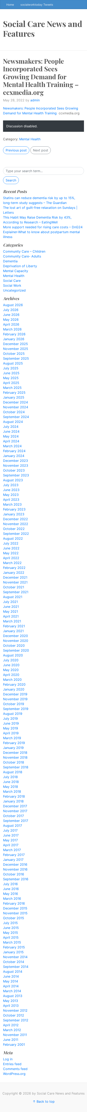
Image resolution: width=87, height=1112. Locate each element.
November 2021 (15, 582)
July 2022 (10, 543)
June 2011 (10, 1040)
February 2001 (14, 1044)
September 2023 (16, 475)
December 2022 (15, 519)
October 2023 (14, 470)
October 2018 (13, 762)
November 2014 (15, 957)
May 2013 (10, 1001)
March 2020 (12, 680)
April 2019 (11, 733)
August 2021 (12, 597)
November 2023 (15, 465)
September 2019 (15, 709)
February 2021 (14, 626)
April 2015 (11, 937)
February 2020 (14, 684)
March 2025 (12, 388)
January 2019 (13, 748)
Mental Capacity (15, 271)
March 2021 (12, 621)
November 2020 (15, 641)
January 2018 (13, 801)
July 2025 (10, 368)
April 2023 (11, 500)
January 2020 (13, 689)
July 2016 (10, 884)
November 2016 (15, 869)
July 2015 (10, 923)
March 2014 (12, 991)
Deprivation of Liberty (20, 266)
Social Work (12, 285)
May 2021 (10, 611)
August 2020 (13, 655)
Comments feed (15, 1069)
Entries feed (12, 1064)
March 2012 (12, 1030)
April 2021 (11, 616)
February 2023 (14, 509)
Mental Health (29, 139)
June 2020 (11, 665)
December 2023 (15, 461)
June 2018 (11, 782)
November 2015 (15, 913)
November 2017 (15, 811)
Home (10, 4)
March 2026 (12, 329)
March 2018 (12, 791)
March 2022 (12, 563)
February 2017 (14, 855)
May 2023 (11, 495)
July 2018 (10, 777)
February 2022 (14, 568)
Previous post (16, 150)
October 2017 (13, 816)
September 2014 (15, 967)
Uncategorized (14, 290)
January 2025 (13, 397)
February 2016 (14, 903)
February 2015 (14, 947)
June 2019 (11, 723)
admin (35, 100)
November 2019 (15, 699)
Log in (8, 1059)
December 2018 (15, 753)
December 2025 (15, 344)
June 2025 (11, 373)
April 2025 (11, 383)
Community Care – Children (24, 251)
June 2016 (11, 889)
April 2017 (10, 845)
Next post (40, 150)
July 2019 (10, 718)
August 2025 (13, 363)
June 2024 (11, 431)
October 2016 (13, 874)
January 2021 (13, 631)
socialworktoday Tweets (36, 4)
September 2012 (15, 1020)
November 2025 (15, 349)
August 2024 (13, 422)
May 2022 (11, 553)
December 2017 (15, 806)
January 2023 (13, 514)
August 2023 (13, 480)
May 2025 (11, 378)
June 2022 (11, 548)
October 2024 (14, 412)
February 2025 (14, 392)
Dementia (10, 261)
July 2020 (10, 660)
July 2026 (10, 310)
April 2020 (11, 675)
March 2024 (12, 446)
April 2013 (11, 1006)
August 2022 (13, 538)
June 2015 (11, 928)
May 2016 (10, 894)
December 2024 (15, 402)
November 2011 (15, 1035)
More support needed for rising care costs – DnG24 (43, 227)
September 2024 (16, 417)
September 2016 (15, 879)
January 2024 (13, 456)
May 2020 (11, 670)
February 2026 (14, 334)
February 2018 (14, 796)
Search (11, 180)
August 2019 (12, 714)
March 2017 (12, 850)
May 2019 (10, 728)
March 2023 (12, 504)
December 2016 (15, 864)
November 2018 (15, 757)
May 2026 (11, 319)
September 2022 (16, 534)
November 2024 (15, 407)
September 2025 (16, 358)
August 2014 (12, 971)
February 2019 (14, 743)
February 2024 (14, 451)
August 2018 (12, 772)
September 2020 (16, 650)
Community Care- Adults (22, 256)
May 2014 (10, 981)
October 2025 (14, 354)
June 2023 (11, 490)
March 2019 (12, 738)
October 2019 (13, 704)
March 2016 (12, 898)
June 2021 (11, 607)
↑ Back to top (44, 1101)
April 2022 (11, 558)
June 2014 (11, 976)
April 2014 (11, 986)
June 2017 (11, 835)
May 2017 (10, 840)
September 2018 (15, 767)
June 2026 (11, 315)
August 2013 (12, 996)
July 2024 (10, 427)
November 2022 (15, 524)
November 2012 (15, 1010)
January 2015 (13, 952)
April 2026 (11, 324)
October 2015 (13, 918)
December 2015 (15, 908)
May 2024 (11, 436)
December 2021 (15, 577)
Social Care (12, 281)
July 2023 (10, 485)
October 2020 (14, 645)
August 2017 (12, 826)
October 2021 (13, 587)
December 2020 (15, 636)
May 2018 (10, 787)
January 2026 (13, 339)
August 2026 (13, 305)
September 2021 (15, 592)
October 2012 (13, 1015)
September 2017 (15, 821)
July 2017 (10, 830)
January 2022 (13, 572)
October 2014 (13, 962)
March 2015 (12, 942)
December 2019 (15, 694)
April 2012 (11, 1025)
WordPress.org (14, 1074)
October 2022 (14, 529)
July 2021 (10, 602)
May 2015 (10, 933)
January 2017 (13, 860)
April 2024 (11, 441)
